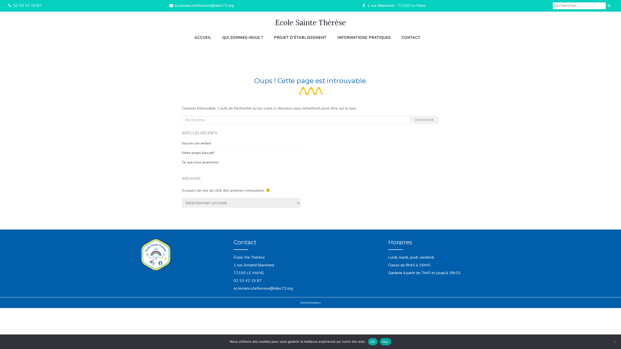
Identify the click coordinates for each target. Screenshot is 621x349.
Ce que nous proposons (200, 162)
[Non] (615, 341)
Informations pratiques (364, 37)
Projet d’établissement (300, 37)
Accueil (203, 37)
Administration (310, 303)
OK (372, 342)
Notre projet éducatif (198, 153)
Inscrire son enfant (196, 143)
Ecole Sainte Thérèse (310, 22)
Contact (411, 37)
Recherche (424, 120)
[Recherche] (609, 6)
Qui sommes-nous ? (242, 37)
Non (385, 342)
